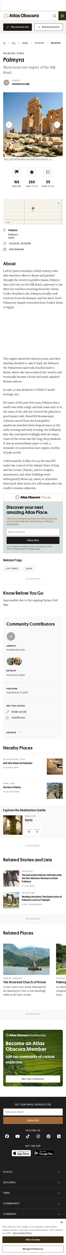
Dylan (21, 675)
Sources (11, 732)
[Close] (61, 1222)
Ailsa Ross (29, 886)
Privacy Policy (20, 549)
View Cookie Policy (22, 1233)
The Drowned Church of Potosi (24, 982)
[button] (17, 172)
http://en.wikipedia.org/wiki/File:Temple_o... (28, 159)
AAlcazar (11, 675)
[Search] (54, 15)
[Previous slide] (9, 124)
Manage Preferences (33, 1249)
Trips (6, 1193)
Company (9, 1214)
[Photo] (55, 767)
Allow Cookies (33, 1239)
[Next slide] (57, 124)
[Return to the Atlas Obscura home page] (22, 15)
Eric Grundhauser (33, 904)
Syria (28, 820)
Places (7, 1172)
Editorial (9, 1182)
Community (11, 1203)
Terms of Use (35, 549)
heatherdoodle (21, 84)
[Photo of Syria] (12, 825)
